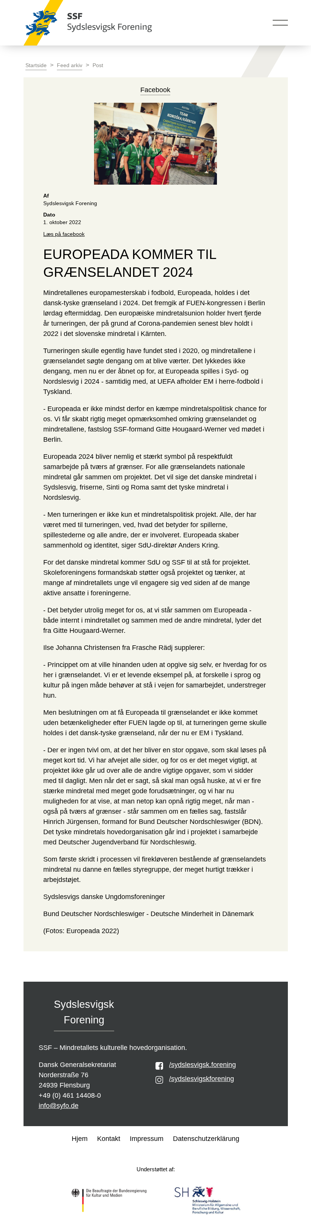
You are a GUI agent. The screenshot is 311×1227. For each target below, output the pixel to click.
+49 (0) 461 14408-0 (70, 1095)
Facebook (155, 90)
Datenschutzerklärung (206, 1138)
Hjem (80, 1138)
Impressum (146, 1138)
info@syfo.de (59, 1105)
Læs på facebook (64, 234)
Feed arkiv (69, 65)
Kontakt (108, 1138)
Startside (36, 65)
